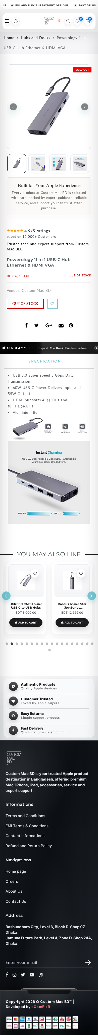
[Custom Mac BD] (14, 758)
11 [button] (56, 643)
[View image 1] (16, 163)
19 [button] (49, 649)
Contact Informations (25, 835)
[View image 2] (37, 163)
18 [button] (91, 643)
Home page (16, 871)
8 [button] (41, 643)
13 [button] (66, 643)
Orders (12, 881)
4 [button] (21, 643)
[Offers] (59, 21)
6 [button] (31, 643)
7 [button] (36, 643)
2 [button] (11, 643)
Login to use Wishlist (52, 304)
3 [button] (16, 643)
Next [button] (91, 595)
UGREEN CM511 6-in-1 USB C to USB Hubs (26, 605)
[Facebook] (7, 975)
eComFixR (40, 1006)
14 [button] (71, 643)
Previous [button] (6, 595)
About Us (14, 891)
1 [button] (6, 643)
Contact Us (16, 901)
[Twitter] (23, 975)
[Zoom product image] (49, 107)
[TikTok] (41, 975)
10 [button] (51, 643)
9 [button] (46, 643)
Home (9, 38)
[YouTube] (32, 975)
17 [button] (86, 643)
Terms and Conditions (25, 815)
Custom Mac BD (36, 290)
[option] (26, 598)
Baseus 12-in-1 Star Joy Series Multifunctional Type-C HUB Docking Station (72, 605)
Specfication (44, 361)
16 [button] (81, 643)
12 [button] (61, 643)
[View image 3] (58, 163)
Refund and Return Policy (29, 845)
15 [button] (76, 643)
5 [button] (26, 643)
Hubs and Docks (35, 38)
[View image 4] (79, 163)
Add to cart (27, 622)
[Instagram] (15, 975)
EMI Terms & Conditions (27, 825)
